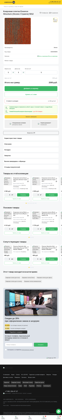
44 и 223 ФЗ (24, 374)
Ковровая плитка (16, 382)
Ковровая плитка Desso (28, 277)
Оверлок (48, 374)
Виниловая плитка (28, 382)
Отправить (41, 344)
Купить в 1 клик (17, 198)
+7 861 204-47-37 (55, 1)
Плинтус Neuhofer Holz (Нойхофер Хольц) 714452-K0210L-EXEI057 (21, 248)
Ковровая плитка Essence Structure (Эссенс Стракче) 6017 (49, 179)
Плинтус (39, 385)
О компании (6, 374)
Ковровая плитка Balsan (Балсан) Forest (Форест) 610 (20, 214)
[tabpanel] (16, 188)
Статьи (18, 374)
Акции (12, 374)
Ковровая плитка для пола (13, 277)
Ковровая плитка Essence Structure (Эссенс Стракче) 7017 (20, 179)
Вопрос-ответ (31, 377)
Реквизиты (17, 377)
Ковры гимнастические (10, 385)
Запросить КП (31, 132)
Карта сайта (6, 405)
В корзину (23, 194)
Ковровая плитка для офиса (44, 277)
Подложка (31, 385)
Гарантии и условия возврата (37, 374)
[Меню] (2, 2)
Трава (20, 385)
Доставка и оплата (8, 377)
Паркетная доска (39, 382)
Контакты (24, 377)
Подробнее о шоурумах (16, 332)
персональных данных (28, 349)
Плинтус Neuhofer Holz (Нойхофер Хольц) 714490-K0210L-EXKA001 (49, 248)
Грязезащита (47, 385)
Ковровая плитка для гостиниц (14, 281)
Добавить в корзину (31, 88)
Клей (25, 385)
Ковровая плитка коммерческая (32, 281)
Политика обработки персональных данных (20, 405)
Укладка (54, 374)
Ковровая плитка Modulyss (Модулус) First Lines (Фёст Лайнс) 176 (49, 214)
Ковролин (6, 382)
